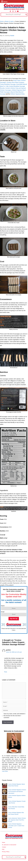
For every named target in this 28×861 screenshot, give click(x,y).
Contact (4, 847)
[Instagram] (13, 11)
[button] (2, 1)
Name (3, 605)
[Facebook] (10, 11)
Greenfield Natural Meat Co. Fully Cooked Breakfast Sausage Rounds (13, 86)
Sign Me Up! (13, 618)
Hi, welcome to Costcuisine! (9, 844)
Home (2, 21)
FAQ (3, 849)
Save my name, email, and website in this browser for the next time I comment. (14, 715)
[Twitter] (15, 11)
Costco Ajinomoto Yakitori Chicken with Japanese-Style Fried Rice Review (17, 820)
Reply (5, 671)
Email (2, 611)
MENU (5, 1)
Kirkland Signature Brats (17, 94)
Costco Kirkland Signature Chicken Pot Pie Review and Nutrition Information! (17, 791)
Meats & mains (9, 21)
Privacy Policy (5, 851)
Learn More (5, 771)
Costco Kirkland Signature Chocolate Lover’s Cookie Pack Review (16, 825)
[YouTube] (18, 11)
